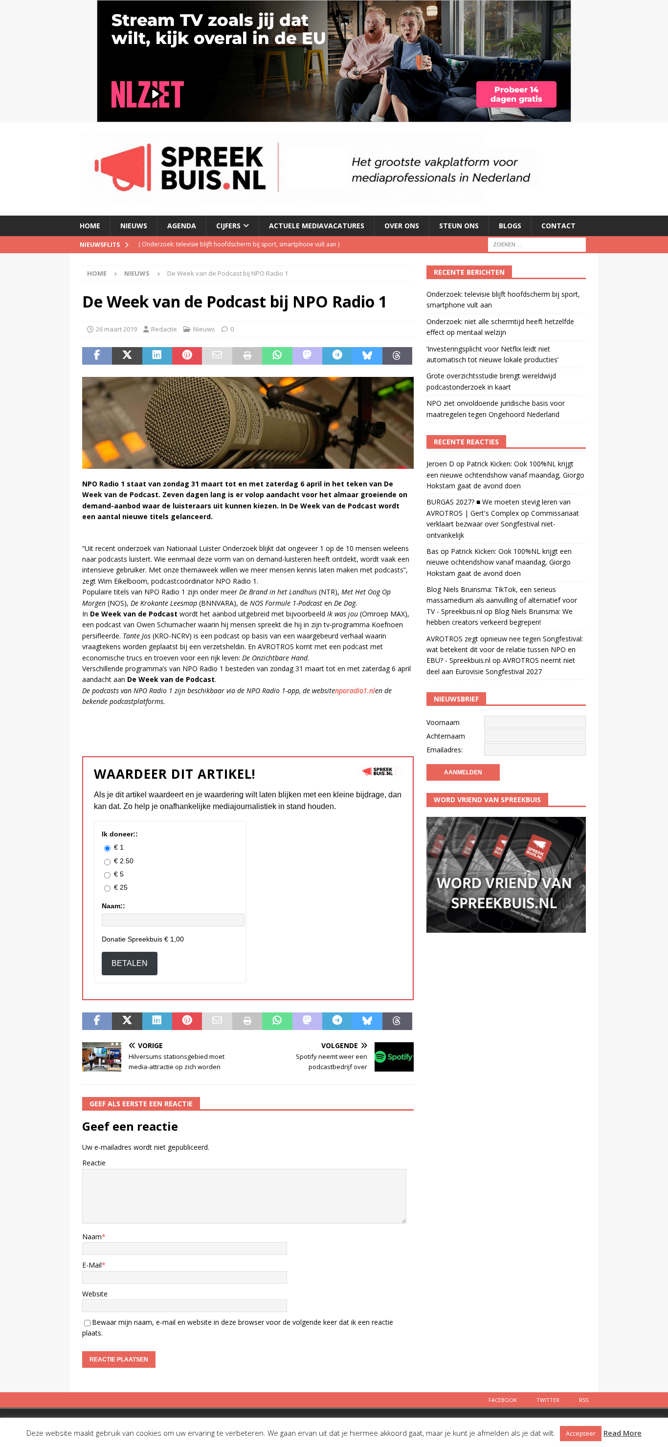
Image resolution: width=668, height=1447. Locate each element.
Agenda (181, 225)
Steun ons (459, 225)
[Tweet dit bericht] (127, 356)
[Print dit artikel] (247, 356)
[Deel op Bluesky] (367, 356)
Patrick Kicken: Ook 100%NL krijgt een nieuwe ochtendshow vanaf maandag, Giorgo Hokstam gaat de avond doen (505, 474)
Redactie (164, 329)
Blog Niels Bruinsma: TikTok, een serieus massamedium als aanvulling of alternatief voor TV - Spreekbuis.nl (501, 600)
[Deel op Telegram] (337, 356)
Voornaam (443, 722)
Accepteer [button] (581, 1433)
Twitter (547, 1399)
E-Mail (92, 1265)
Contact (558, 225)
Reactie (94, 1162)
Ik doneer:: (120, 834)
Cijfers (228, 225)
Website (95, 1293)
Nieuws (133, 225)
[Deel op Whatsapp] (277, 356)
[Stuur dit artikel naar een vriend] (217, 356)
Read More (622, 1433)
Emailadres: (444, 749)
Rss (583, 1399)
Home (90, 225)
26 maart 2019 (116, 329)
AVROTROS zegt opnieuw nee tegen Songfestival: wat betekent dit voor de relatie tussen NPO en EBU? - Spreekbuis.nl (504, 649)
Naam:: (113, 906)
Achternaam (445, 736)
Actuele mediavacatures (316, 225)
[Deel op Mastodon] (307, 356)
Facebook (503, 1399)
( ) (238, 244)
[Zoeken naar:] (537, 243)
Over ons (401, 225)
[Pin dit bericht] (187, 356)
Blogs (510, 225)
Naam (92, 1236)
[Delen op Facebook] (97, 356)
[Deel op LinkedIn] (157, 356)
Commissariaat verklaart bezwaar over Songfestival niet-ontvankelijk (502, 524)
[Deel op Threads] (397, 356)
